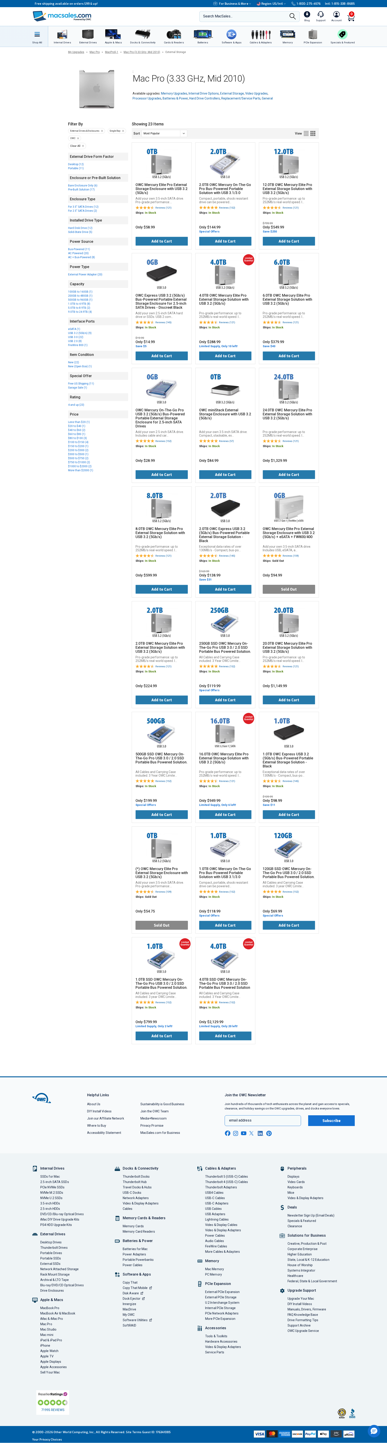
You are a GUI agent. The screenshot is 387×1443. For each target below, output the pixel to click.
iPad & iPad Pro (51, 1340)
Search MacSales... (217, 16)
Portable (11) (76, 168)
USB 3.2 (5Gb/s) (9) (80, 333)
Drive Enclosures (52, 1290)
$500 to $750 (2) (78, 458)
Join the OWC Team (154, 1111)
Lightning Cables (217, 1219)
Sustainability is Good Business (162, 1104)
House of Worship (300, 1265)
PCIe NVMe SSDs (52, 1187)
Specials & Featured (302, 1221)
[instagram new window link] (235, 1133)
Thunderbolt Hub (135, 1182)
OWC (72, 138)
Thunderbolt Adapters (221, 1187)
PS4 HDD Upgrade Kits (56, 1225)
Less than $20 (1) (79, 422)
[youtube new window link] (244, 1133)
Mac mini (46, 1335)
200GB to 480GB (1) (80, 295)
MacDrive (129, 1309)
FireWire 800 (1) (78, 345)
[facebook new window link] (227, 1133)
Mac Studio (48, 1329)
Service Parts (214, 1352)
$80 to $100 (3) (77, 438)
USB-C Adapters (216, 1203)
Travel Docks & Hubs (137, 1187)
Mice (291, 1192)
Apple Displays (50, 1361)
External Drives (52, 1234)
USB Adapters (215, 1214)
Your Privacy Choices (47, 1439)
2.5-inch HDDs (50, 1209)
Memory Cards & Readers (144, 1218)
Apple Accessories (53, 1367)
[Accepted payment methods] (303, 1434)
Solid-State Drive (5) (80, 232)
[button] (374, 1431)
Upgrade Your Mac (301, 1298)
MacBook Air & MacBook (57, 1313)
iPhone (45, 1345)
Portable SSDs (50, 1258)
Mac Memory (214, 1269)
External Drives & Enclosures (84, 131)
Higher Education (300, 1254)
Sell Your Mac (50, 1372)
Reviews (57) (226, 441)
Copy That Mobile (135, 1288)
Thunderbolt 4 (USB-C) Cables (226, 1182)
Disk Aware (131, 1293)
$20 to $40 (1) (76, 426)
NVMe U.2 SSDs (51, 1198)
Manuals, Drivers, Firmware (307, 1309)
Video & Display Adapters (141, 1203)
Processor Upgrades (147, 98)
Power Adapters (134, 1254)
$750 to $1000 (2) (79, 462)
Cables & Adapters (220, 1168)
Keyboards (295, 1187)
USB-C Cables (215, 1198)
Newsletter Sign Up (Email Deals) (311, 1215)
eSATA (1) (74, 329)
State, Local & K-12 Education (308, 1259)
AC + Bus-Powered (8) (81, 257)
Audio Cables (214, 1241)
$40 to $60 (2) (76, 430)
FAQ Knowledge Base (303, 1314)
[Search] (292, 17)
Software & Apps (137, 1274)
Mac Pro (95, 52)
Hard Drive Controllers (204, 98)
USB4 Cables (214, 1192)
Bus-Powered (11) (79, 249)
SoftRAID (129, 1325)
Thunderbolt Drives (54, 1247)
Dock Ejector (131, 1298)
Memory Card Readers (139, 1231)
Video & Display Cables (221, 1225)
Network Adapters (136, 1198)
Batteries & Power (175, 98)
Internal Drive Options (204, 93)
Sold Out (289, 589)
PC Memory (213, 1274)
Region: (272, 4)
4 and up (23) (76, 404)
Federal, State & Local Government (312, 1281)
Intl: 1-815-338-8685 (340, 4)
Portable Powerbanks (138, 1259)
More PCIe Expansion (220, 1318)
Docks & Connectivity (140, 1168)
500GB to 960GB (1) (80, 299)
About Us (93, 1104)
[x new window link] (252, 1133)
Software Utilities (135, 1320)
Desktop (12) (76, 164)
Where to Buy (96, 1125)
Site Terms (134, 1432)
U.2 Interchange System (222, 1302)
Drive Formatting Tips (303, 1320)
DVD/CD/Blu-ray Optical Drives (62, 1214)
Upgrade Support (302, 1290)
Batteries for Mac (135, 1249)
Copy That (130, 1282)
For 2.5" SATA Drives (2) (82, 210)
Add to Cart (161, 241)
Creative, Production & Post (307, 1243)
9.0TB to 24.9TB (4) (80, 311)
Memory (212, 1261)
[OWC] (62, 17)
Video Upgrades (256, 93)
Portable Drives (51, 1253)
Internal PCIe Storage (220, 1308)
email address (240, 1120)
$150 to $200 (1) (78, 446)
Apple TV (47, 1356)
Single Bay (115, 131)
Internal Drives (52, 1168)
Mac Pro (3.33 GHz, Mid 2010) (142, 52)
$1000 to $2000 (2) (80, 466)
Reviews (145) (163, 322)
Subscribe (331, 1120)
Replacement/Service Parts (240, 98)
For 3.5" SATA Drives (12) (83, 206)
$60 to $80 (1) (76, 434)
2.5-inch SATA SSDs (54, 1182)
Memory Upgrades (174, 93)
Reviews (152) (227, 207)
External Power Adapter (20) (85, 274)
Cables (128, 1209)
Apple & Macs (51, 1300)
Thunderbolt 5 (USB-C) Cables (226, 1176)
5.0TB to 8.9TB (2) (79, 307)
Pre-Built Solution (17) (81, 189)
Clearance (295, 1226)
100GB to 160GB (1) (80, 291)
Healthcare (295, 1276)
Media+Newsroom (153, 1118)
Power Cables (132, 1265)
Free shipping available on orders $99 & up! (63, 4)
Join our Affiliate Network (105, 1118)
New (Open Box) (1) (80, 366)
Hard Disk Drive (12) (80, 228)
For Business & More (233, 4)
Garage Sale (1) (77, 387)
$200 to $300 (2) (78, 450)
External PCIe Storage (220, 1297)
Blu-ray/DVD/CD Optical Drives (62, 1285)
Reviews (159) (291, 555)
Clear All (75, 146)
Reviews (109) (163, 891)
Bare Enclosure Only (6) (82, 185)
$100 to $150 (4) (78, 442)
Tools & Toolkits (216, 1336)
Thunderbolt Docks (136, 1176)
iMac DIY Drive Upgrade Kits (59, 1219)
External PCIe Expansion (222, 1292)
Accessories (215, 1328)
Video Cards (296, 1182)
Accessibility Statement (104, 1133)
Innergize (129, 1304)
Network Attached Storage (59, 1269)
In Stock (150, 212)
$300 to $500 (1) (78, 454)
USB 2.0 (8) (75, 341)
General (267, 98)
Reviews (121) (163, 207)
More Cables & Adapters (222, 1251)
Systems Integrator (301, 1270)
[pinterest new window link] (269, 1133)
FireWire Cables (216, 1246)
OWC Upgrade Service (303, 1331)
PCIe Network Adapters (222, 1313)
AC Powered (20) (78, 253)
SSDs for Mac (50, 1176)
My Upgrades (76, 52)
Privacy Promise (151, 1125)
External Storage (232, 93)
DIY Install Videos (99, 1111)
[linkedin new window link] (261, 1133)
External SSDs (50, 1264)
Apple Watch (49, 1351)
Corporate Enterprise (303, 1249)
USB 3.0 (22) (75, 337)
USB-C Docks (132, 1192)
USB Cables (213, 1209)
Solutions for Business (307, 1235)
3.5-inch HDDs (50, 1203)
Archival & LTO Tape (54, 1280)
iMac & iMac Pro (51, 1318)
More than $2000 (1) (80, 470)
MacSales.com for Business (160, 1133)
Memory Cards (133, 1226)
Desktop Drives (51, 1242)
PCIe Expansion (218, 1284)
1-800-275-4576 (308, 4)
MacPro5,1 (111, 52)
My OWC (129, 1314)
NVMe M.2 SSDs (51, 1192)
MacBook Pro (49, 1308)
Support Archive (299, 1325)
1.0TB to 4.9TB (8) (79, 303)
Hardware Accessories (221, 1341)
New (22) (73, 362)
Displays (293, 1176)
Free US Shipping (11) (81, 383)
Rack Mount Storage (55, 1274)
